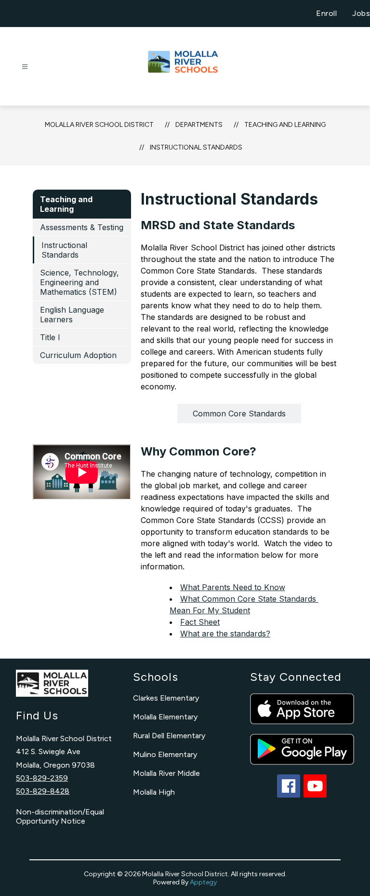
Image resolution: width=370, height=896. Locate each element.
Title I (50, 337)
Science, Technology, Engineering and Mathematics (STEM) (79, 282)
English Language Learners (72, 314)
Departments (199, 125)
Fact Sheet (200, 622)
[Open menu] (24, 66)
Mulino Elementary (165, 754)
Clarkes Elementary (166, 698)
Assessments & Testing (81, 227)
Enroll (326, 13)
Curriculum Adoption (78, 355)
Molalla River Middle (166, 773)
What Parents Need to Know (232, 587)
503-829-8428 (42, 791)
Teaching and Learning (285, 125)
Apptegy (203, 882)
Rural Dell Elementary (169, 735)
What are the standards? (225, 633)
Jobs (361, 13)
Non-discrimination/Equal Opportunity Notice (60, 816)
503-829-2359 (42, 778)
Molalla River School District (99, 125)
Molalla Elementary (165, 716)
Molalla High (154, 792)
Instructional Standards (196, 147)
